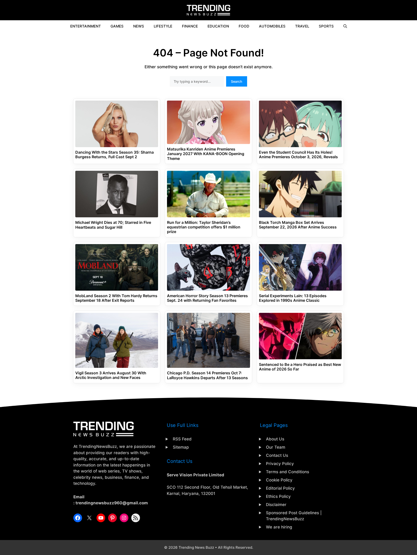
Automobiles (272, 26)
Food (244, 26)
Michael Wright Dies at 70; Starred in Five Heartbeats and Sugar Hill (113, 224)
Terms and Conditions (287, 471)
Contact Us (277, 455)
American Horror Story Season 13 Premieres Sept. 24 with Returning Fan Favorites (207, 298)
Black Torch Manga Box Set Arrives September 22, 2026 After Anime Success (298, 224)
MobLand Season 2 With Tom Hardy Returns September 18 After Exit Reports (116, 298)
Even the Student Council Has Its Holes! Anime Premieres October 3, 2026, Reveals (298, 154)
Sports (326, 26)
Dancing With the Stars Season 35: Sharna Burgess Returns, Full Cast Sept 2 (114, 154)
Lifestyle (163, 26)
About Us (275, 439)
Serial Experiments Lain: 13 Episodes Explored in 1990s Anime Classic (293, 298)
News (138, 26)
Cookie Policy (279, 480)
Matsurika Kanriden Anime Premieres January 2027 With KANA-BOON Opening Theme (205, 154)
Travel (302, 26)
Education (218, 26)
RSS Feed (182, 439)
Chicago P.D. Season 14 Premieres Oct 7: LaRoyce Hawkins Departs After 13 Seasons (207, 375)
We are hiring (279, 527)
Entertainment (85, 26)
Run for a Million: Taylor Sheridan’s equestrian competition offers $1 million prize (203, 227)
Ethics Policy (278, 496)
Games (117, 26)
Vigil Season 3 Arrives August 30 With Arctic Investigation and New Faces (110, 375)
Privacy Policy (280, 463)
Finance (190, 26)
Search (236, 81)
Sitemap (181, 447)
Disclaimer (276, 504)
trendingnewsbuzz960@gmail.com (112, 502)
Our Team (275, 447)
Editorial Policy (280, 488)
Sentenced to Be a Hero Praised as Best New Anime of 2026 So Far (300, 366)
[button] (345, 26)
